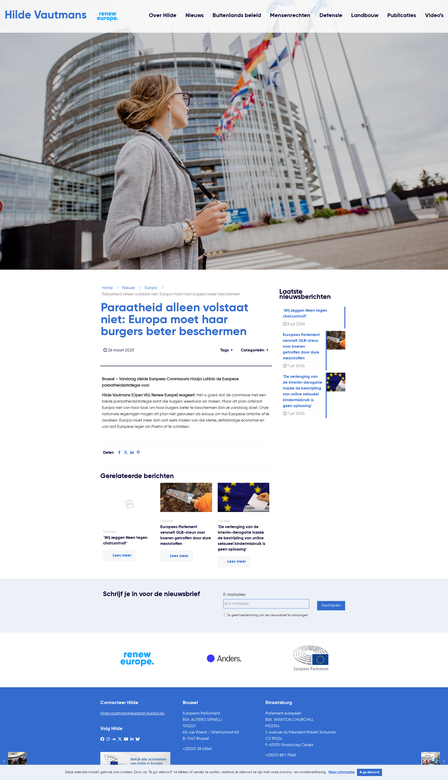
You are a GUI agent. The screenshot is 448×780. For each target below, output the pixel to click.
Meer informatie (342, 772)
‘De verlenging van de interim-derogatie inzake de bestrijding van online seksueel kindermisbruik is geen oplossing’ (241, 538)
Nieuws (128, 288)
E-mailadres (234, 595)
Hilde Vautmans (46, 15)
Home (107, 288)
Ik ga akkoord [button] (369, 772)
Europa (151, 288)
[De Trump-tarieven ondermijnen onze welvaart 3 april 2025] (434, 761)
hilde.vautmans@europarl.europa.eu (132, 714)
